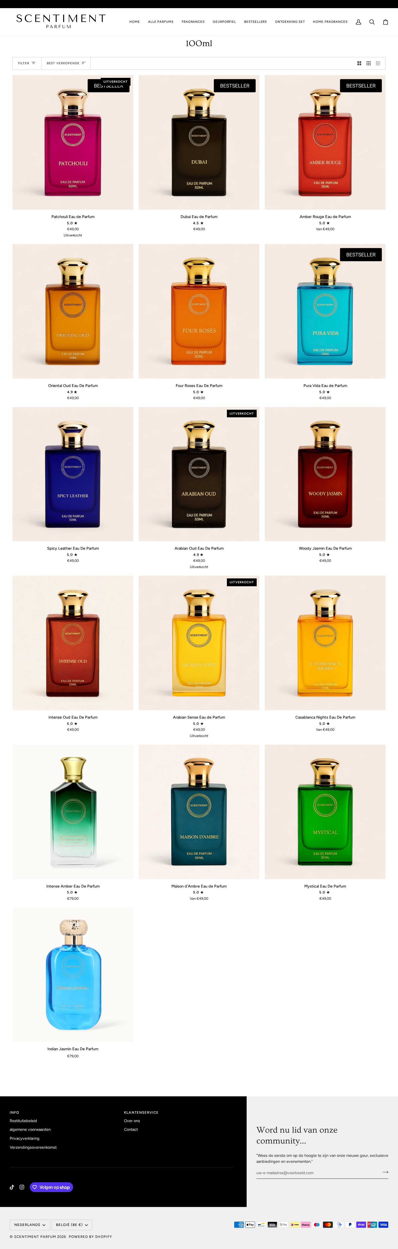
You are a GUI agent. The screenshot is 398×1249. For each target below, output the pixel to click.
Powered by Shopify (90, 1237)
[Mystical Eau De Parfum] (325, 812)
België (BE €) (336, 4)
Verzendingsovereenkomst (33, 1147)
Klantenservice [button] (141, 1112)
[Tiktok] (12, 1187)
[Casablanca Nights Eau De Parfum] (325, 643)
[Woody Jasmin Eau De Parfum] (325, 474)
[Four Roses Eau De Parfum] (199, 311)
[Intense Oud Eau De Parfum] (72, 643)
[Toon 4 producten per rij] (379, 63)
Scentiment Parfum (35, 1237)
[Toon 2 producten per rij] (359, 63)
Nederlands (372, 4)
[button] (193, 22)
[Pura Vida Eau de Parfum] (325, 311)
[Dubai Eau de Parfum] (199, 142)
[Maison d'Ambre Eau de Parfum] (199, 812)
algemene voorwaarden (30, 1129)
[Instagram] (21, 1187)
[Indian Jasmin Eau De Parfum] (72, 974)
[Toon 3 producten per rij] (368, 63)
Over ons (132, 1120)
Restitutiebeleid (23, 1120)
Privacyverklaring (25, 1138)
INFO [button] (14, 1112)
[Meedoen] (383, 1172)
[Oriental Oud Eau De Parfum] (72, 311)
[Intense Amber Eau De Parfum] (72, 812)
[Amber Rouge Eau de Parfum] (325, 142)
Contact (131, 1129)
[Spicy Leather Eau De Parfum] (72, 474)
